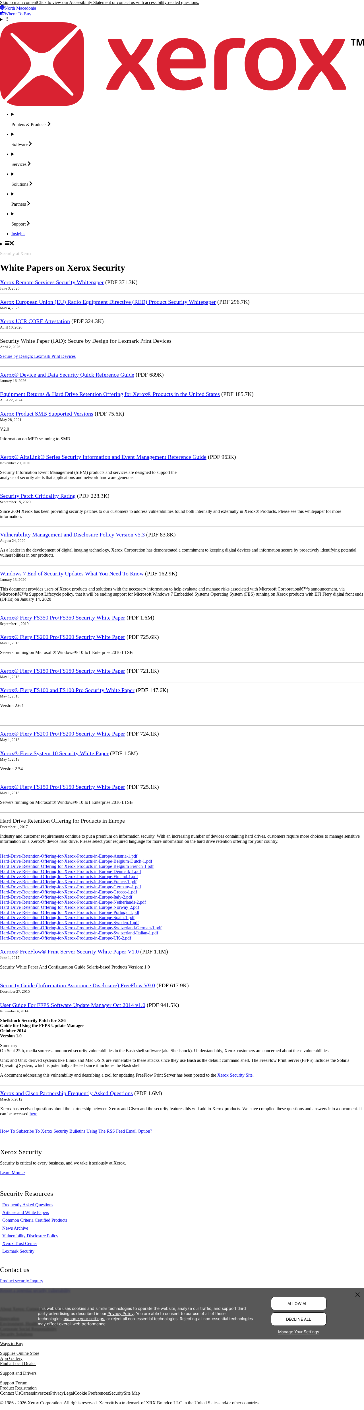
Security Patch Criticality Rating (38, 496)
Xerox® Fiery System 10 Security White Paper (54, 753)
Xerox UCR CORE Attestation (35, 321)
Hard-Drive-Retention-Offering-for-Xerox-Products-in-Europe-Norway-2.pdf (69, 907)
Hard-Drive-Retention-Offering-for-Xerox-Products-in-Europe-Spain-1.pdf (67, 917)
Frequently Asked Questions (27, 1204)
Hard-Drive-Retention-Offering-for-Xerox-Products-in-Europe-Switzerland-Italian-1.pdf (79, 932)
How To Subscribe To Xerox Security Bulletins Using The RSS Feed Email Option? (76, 1131)
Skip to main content (18, 2)
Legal (69, 1393)
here (33, 1113)
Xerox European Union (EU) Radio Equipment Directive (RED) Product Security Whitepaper (108, 302)
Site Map (132, 1393)
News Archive (15, 1228)
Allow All (299, 1303)
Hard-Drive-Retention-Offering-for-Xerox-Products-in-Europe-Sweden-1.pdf (69, 922)
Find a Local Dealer (18, 1363)
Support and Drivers (18, 1373)
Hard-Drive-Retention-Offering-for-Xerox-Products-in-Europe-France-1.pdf (68, 881)
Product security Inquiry (21, 1280)
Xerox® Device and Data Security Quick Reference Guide (67, 374)
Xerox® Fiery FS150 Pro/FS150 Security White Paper (62, 671)
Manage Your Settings (298, 1331)
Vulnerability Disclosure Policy (30, 1235)
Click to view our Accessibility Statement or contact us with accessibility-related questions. (118, 2)
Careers (27, 1393)
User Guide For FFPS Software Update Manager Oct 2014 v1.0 (72, 1005)
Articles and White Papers (25, 1212)
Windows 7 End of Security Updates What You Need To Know (72, 573)
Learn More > (12, 1172)
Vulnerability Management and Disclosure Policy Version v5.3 (72, 534)
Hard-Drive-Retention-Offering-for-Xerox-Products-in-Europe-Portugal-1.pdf (69, 912)
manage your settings (84, 1318)
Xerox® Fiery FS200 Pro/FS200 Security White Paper (62, 637)
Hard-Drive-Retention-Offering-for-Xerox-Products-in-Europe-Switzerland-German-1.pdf (81, 927)
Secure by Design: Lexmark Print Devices (38, 356)
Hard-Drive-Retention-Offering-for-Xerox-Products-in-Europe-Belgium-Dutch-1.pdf (76, 861)
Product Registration (18, 1388)
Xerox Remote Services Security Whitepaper (52, 282)
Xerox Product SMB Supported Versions (46, 413)
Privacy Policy (120, 1313)
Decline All (298, 1319)
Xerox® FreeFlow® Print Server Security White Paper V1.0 (69, 951)
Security (116, 1393)
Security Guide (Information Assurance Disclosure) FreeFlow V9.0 (77, 985)
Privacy (57, 1393)
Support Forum (13, 1382)
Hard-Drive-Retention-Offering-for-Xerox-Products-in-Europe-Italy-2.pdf (66, 897)
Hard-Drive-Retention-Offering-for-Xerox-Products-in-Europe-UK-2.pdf (65, 938)
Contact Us (10, 1393)
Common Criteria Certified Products (34, 1220)
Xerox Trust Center (19, 1243)
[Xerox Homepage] (182, 104)
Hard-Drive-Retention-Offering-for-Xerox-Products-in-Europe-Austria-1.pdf (68, 856)
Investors (42, 1393)
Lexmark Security (18, 1251)
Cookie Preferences (91, 1393)
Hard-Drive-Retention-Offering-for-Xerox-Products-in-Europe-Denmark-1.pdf (70, 871)
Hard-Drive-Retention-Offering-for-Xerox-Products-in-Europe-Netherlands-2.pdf (73, 902)
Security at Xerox (16, 253)
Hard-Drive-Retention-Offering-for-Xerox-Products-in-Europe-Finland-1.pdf (69, 876)
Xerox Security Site (235, 1075)
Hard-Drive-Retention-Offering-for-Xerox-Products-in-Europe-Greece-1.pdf (68, 891)
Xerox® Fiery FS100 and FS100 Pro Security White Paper (67, 690)
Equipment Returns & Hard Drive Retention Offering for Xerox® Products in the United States (110, 394)
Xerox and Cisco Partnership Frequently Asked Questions (66, 1093)
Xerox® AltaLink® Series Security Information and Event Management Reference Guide (103, 457)
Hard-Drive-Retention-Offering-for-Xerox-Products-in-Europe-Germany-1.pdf (70, 886)
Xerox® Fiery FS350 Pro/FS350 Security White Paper (62, 617)
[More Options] (182, 19)
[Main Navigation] (182, 244)
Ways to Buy (11, 1343)
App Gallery (11, 1358)
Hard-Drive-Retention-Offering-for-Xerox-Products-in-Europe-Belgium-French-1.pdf (77, 866)
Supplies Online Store (19, 1353)
